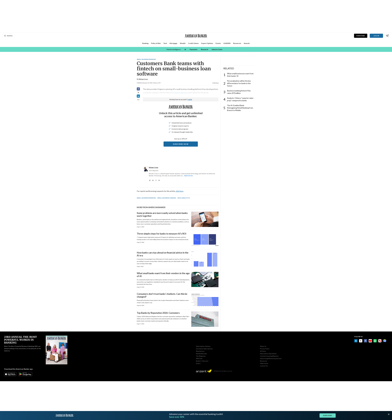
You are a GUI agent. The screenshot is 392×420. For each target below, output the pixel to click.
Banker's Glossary (202, 361)
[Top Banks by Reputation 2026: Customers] (204, 319)
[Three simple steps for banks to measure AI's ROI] (204, 240)
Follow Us (358, 336)
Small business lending (166, 198)
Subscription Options (203, 346)
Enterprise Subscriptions (204, 348)
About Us (263, 346)
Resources (263, 361)
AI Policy (263, 351)
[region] (196, 49)
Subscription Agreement (268, 353)
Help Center (264, 363)
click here (179, 191)
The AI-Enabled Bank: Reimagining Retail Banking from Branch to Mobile (240, 107)
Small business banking (146, 59)
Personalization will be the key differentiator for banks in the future (239, 83)
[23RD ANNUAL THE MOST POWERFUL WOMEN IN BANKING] (56, 350)
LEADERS (227, 43)
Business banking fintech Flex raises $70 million (239, 92)
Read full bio (188, 176)
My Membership (201, 353)
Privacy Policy (264, 348)
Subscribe (360, 36)
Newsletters (200, 351)
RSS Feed (199, 358)
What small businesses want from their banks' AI (240, 74)
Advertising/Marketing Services (271, 358)
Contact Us (264, 366)
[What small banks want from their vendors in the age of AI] (204, 279)
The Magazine (200, 356)
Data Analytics (184, 198)
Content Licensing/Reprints (269, 356)
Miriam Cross (143, 79)
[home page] (196, 35)
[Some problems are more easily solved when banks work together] (204, 219)
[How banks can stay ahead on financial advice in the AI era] (204, 259)
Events (198, 363)
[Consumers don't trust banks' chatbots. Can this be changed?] (204, 300)
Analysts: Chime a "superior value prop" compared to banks (240, 99)
